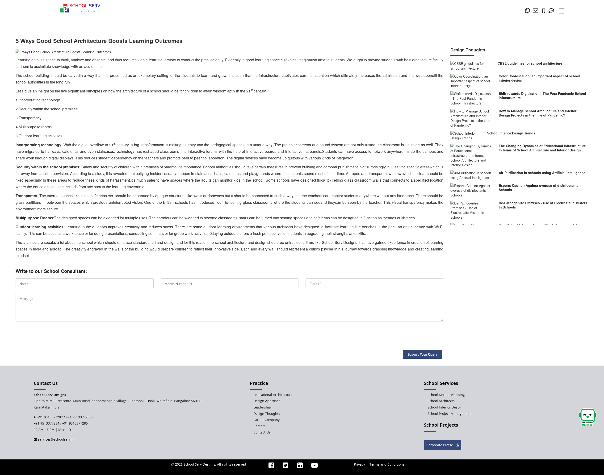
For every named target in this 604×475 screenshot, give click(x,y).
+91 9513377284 (46, 423)
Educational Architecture (273, 394)
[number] (544, 10)
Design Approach (267, 401)
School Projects (441, 425)
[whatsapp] (528, 10)
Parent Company (266, 419)
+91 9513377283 (78, 417)
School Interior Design (445, 407)
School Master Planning (446, 394)
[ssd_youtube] (312, 466)
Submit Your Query (422, 354)
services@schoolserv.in (56, 439)
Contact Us (261, 432)
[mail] (536, 10)
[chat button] (587, 417)
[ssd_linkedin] (298, 466)
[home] (80, 7)
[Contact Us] (552, 10)
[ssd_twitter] (284, 466)
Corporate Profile (440, 445)
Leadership (262, 407)
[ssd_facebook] (269, 466)
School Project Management (450, 413)
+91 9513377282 (49, 417)
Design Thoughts (266, 413)
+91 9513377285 (75, 423)
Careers (259, 426)
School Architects (441, 401)
